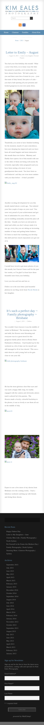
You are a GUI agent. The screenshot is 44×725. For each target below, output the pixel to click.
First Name (9, 683)
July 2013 (10, 634)
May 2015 (10, 574)
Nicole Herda (33, 290)
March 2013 (10, 647)
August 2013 (11, 631)
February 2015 (11, 584)
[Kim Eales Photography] (22, 13)
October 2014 (11, 593)
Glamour (15, 32)
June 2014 (10, 606)
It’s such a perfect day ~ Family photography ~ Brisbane (22, 314)
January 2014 (11, 619)
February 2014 (11, 615)
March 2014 (10, 612)
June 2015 (10, 571)
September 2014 (12, 596)
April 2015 (10, 577)
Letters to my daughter (27, 56)
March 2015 (10, 581)
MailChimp (26, 716)
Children (29, 321)
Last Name (8, 693)
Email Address (10, 674)
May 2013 (10, 641)
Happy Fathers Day (13, 531)
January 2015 (11, 587)
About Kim (36, 32)
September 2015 (12, 565)
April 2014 (10, 609)
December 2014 (12, 590)
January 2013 (11, 653)
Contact (14, 37)
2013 (21, 40)
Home (6, 32)
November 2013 (12, 622)
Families (25, 32)
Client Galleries (26, 37)
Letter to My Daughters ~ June (17, 535)
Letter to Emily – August (22, 52)
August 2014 (11, 600)
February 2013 (11, 650)
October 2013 (11, 625)
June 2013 (10, 638)
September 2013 (12, 628)
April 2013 (10, 644)
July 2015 (10, 568)
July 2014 (10, 603)
